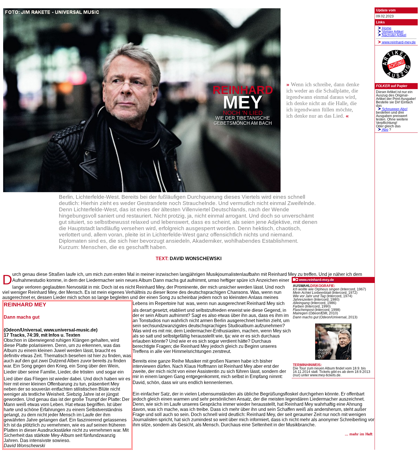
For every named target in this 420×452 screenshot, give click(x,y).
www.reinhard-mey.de (398, 42)
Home (386, 28)
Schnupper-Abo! (394, 109)
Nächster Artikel (393, 35)
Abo (384, 129)
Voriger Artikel (392, 31)
